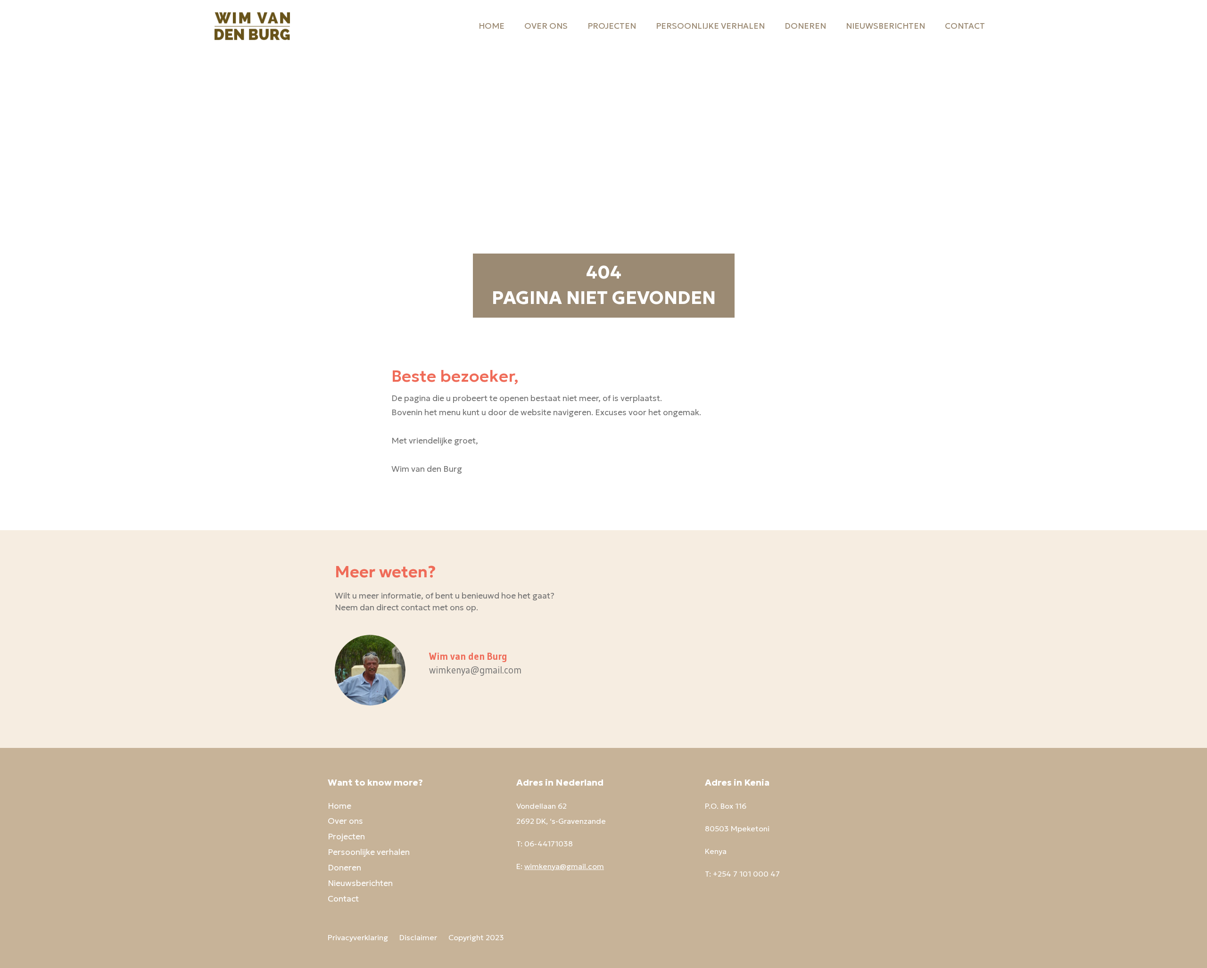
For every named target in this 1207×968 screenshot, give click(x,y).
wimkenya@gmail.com (564, 866)
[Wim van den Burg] (252, 26)
